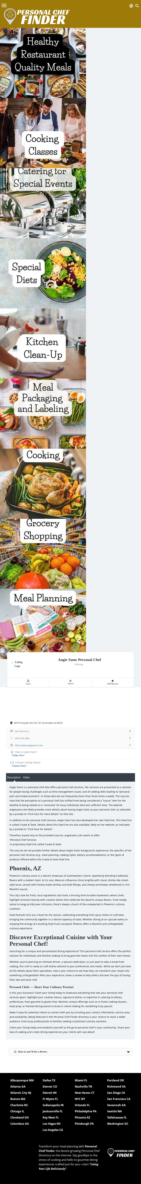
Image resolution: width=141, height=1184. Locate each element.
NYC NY (80, 1099)
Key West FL (51, 1117)
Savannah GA (116, 1105)
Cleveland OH (19, 1117)
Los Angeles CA (53, 1130)
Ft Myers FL (50, 1099)
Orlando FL (82, 1105)
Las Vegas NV (52, 1124)
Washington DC (117, 1124)
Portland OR (115, 1080)
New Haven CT (84, 1093)
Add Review (112, 683)
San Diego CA (116, 1093)
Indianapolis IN (53, 1105)
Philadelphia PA (85, 1111)
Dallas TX (49, 1080)
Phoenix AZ (82, 1117)
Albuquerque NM (22, 1080)
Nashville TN (83, 1086)
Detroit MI (50, 1093)
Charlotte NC (19, 1105)
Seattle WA (114, 1111)
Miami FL (81, 1080)
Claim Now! (18, 755)
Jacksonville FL (53, 1111)
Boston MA (17, 1099)
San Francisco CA (118, 1099)
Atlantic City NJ (20, 1093)
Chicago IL (17, 1111)
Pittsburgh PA (84, 1124)
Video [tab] (26, 777)
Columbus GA (19, 1124)
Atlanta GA (17, 1086)
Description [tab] (14, 777)
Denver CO (50, 1086)
